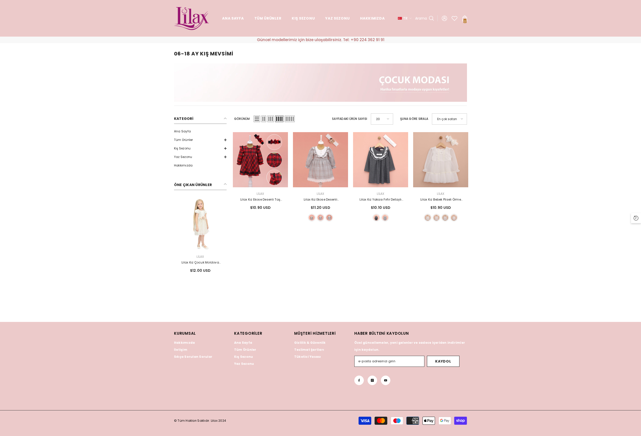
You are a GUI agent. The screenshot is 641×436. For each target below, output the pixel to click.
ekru (427, 217)
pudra (311, 217)
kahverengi (329, 217)
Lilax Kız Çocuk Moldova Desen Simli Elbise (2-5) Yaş (200, 262)
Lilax (200, 256)
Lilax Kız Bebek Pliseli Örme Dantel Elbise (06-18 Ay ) (440, 199)
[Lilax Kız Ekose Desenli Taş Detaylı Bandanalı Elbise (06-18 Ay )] (260, 159)
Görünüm (242, 119)
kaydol (443, 361)
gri (385, 217)
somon (436, 217)
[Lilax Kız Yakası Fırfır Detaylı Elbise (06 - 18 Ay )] (380, 159)
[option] (200, 237)
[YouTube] (385, 380)
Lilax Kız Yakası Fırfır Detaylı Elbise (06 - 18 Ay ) (380, 199)
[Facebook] (359, 380)
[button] (200, 140)
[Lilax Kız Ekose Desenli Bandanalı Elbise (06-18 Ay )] (320, 159)
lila (445, 217)
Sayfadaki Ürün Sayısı (349, 119)
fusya (320, 217)
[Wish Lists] (454, 18)
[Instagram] (372, 380)
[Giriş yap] (444, 18)
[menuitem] (200, 131)
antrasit (376, 217)
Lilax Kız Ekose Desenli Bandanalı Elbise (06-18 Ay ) (320, 199)
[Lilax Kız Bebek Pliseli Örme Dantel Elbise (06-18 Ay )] (440, 159)
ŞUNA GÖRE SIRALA (414, 119)
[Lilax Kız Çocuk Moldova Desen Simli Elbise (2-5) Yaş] (200, 224)
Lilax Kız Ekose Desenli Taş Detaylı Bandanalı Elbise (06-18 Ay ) (260, 199)
